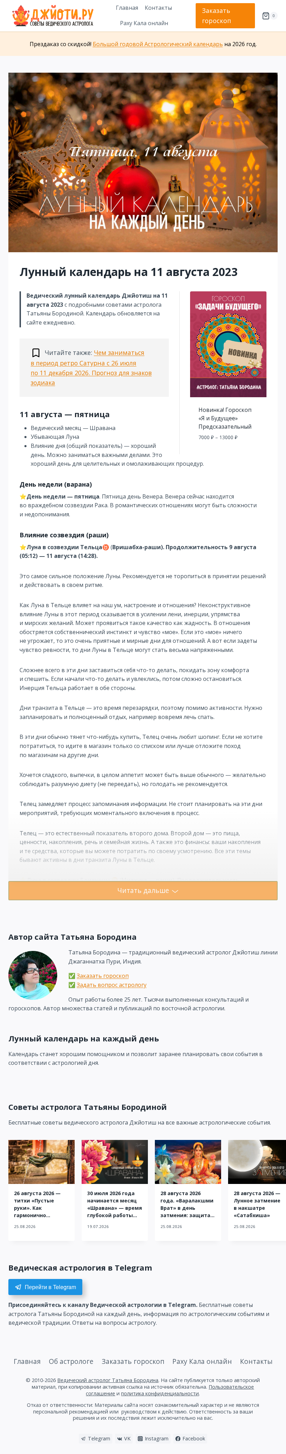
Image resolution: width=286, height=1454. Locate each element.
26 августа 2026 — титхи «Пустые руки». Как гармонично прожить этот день (40, 1208)
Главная (127, 8)
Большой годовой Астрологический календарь (158, 44)
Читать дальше (143, 890)
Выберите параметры (228, 453)
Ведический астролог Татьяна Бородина (107, 1380)
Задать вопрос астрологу (111, 985)
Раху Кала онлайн (144, 23)
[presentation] (41, 1162)
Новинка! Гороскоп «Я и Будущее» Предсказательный (224, 418)
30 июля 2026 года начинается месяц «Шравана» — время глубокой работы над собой (114, 1208)
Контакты (158, 8)
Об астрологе (71, 1361)
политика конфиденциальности (160, 1393)
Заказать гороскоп (216, 15)
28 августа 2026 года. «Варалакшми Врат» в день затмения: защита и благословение (186, 1208)
